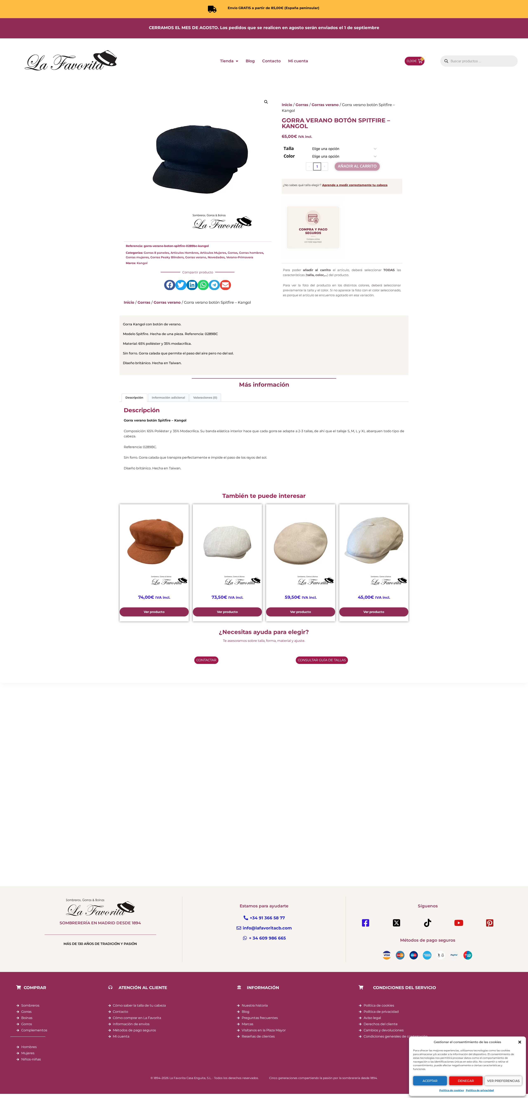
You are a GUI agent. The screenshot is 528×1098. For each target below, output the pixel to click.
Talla (289, 148)
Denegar (466, 1081)
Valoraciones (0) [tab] (205, 397)
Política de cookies (451, 1090)
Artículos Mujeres (213, 253)
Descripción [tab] (134, 397)
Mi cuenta (298, 61)
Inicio (129, 302)
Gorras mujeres (137, 257)
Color (289, 156)
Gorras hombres (251, 253)
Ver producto (154, 612)
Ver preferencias (503, 1081)
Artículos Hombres (184, 253)
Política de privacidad (480, 1090)
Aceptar (430, 1081)
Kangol (142, 263)
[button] (520, 1042)
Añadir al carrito (357, 166)
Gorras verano (195, 257)
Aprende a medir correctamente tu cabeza (355, 185)
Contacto (271, 61)
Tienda (227, 61)
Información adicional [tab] (168, 397)
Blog (250, 61)
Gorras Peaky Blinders (167, 257)
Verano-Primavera (239, 257)
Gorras (232, 253)
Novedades (216, 257)
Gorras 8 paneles (156, 253)
